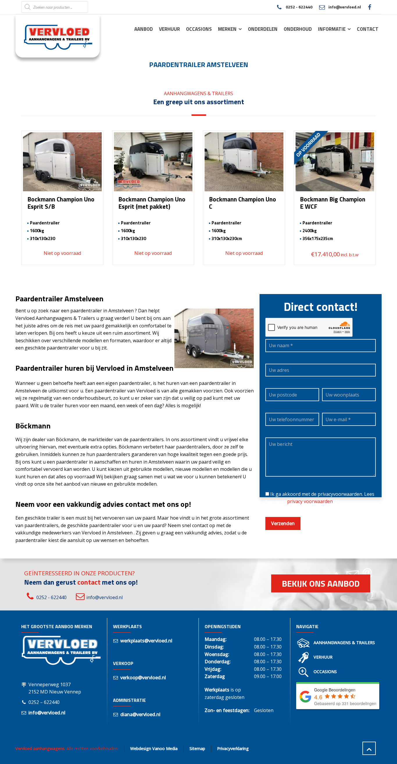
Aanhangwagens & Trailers (344, 642)
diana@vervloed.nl (140, 714)
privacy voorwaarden (310, 501)
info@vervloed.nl (344, 7)
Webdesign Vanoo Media (154, 748)
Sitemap (197, 748)
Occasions (325, 671)
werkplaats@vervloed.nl (146, 640)
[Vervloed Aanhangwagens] (54, 35)
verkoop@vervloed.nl (143, 677)
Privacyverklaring (233, 748)
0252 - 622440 (299, 7)
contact (89, 582)
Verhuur (323, 657)
